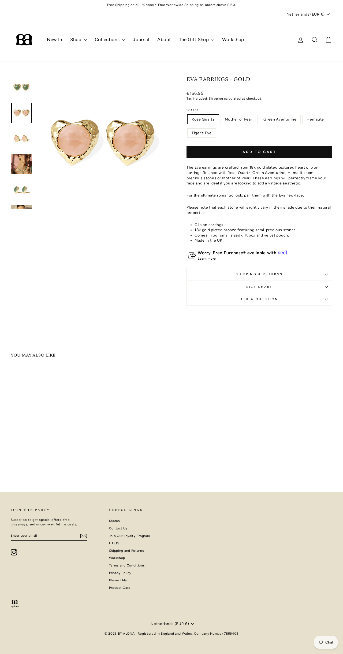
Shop (76, 39)
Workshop (233, 39)
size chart (259, 287)
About (164, 39)
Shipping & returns (259, 274)
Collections (108, 39)
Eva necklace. (292, 195)
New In (54, 39)
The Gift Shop (194, 39)
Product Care (120, 588)
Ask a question (259, 299)
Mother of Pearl (239, 119)
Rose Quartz (203, 119)
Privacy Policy (120, 573)
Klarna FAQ (118, 580)
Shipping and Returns (126, 551)
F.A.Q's (114, 543)
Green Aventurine (279, 119)
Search (114, 521)
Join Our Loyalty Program (129, 536)
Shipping (216, 98)
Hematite (315, 119)
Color (194, 110)
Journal (141, 39)
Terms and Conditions (127, 565)
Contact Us (118, 528)
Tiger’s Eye (202, 133)
